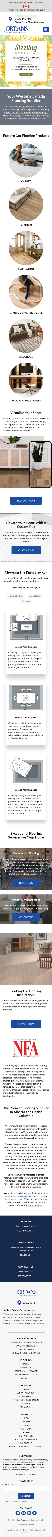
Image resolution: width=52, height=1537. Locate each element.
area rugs (17, 115)
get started (24, 1276)
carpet (7, 112)
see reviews (24, 1231)
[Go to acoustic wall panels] (26, 382)
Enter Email (8, 1485)
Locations (24, 1255)
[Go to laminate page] (26, 207)
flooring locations (34, 1205)
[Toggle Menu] (46, 29)
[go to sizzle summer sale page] (26, 61)
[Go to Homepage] (26, 1293)
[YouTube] (34, 1513)
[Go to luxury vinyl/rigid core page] (26, 294)
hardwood (26, 112)
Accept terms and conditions (17, 1501)
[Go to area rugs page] (26, 338)
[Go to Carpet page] (26, 163)
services (39, 1196)
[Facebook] (18, 1513)
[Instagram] (23, 1513)
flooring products (22, 1196)
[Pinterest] (29, 1513)
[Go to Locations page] (26, 1302)
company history (15, 1199)
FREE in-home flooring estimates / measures (25, 1462)
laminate (16, 112)
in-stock (36, 115)
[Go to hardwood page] (26, 250)
